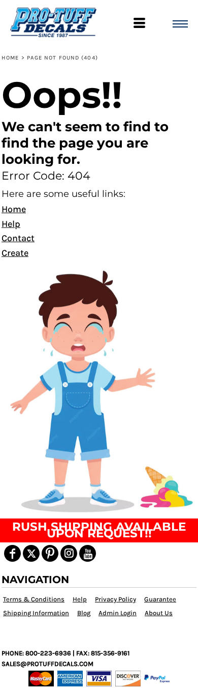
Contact (18, 238)
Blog (83, 613)
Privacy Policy (115, 599)
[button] (99, 390)
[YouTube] (87, 553)
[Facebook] (12, 553)
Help (11, 223)
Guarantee (160, 599)
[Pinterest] (50, 553)
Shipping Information (36, 613)
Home (10, 57)
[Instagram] (68, 553)
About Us (159, 613)
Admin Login (117, 613)
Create (15, 252)
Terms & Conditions (33, 599)
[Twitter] (31, 553)
